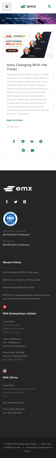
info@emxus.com (16, 402)
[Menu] (7, 6)
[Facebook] (6, 202)
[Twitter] (15, 202)
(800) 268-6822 (20, 356)
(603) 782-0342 (17, 409)
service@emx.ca (18, 346)
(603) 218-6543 (14, 412)
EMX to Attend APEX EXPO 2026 (18, 287)
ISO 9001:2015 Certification (16, 234)
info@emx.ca (14, 342)
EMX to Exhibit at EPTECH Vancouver (21, 272)
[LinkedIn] (24, 202)
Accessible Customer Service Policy (39, 449)
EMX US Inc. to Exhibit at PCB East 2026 (22, 280)
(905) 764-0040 (17, 352)
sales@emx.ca (15, 338)
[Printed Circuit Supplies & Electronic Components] (28, 6)
